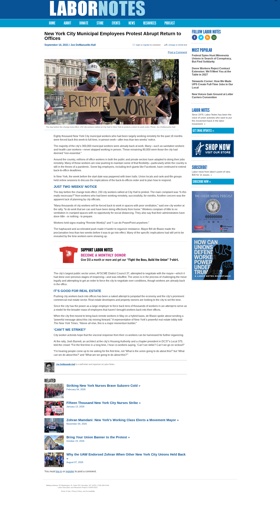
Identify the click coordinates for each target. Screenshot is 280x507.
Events (116, 23)
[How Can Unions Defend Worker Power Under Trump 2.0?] (213, 278)
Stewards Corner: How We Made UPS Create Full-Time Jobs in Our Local (212, 84)
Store (100, 23)
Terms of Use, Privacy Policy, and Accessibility (78, 491)
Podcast (169, 23)
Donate (83, 23)
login (138, 45)
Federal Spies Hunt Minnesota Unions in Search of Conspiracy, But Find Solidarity (212, 58)
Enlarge (172, 45)
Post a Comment (177, 52)
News (131, 23)
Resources (149, 23)
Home (52, 23)
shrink (180, 45)
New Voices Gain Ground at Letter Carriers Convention (212, 96)
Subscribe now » (202, 181)
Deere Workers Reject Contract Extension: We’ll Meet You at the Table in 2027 (211, 71)
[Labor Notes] (97, 8)
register (146, 45)
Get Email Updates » (203, 131)
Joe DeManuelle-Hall (83, 44)
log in (59, 471)
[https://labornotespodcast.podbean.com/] (213, 231)
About (67, 23)
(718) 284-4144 (103, 485)
